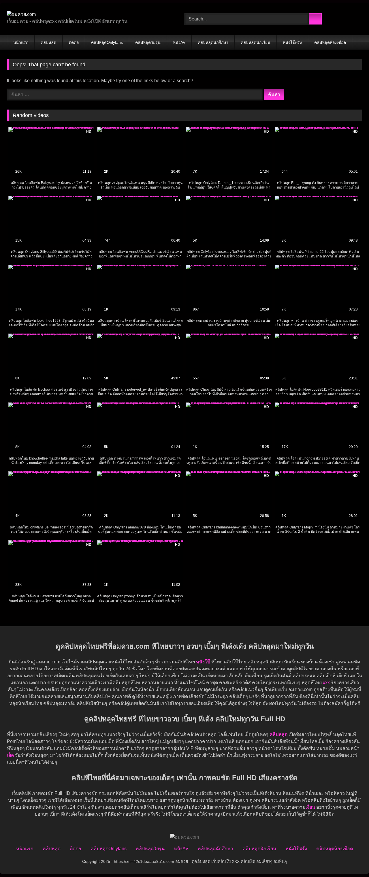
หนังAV (179, 42)
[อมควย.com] (21, 14)
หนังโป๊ (203, 661)
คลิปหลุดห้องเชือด (330, 42)
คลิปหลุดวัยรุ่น (148, 42)
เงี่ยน (310, 807)
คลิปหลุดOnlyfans (107, 42)
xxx (326, 682)
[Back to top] (351, 859)
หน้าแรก (20, 42)
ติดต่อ (74, 42)
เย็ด (10, 755)
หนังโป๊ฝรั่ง (292, 42)
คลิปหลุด (48, 42)
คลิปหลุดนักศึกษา (213, 42)
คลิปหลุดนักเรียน (255, 42)
